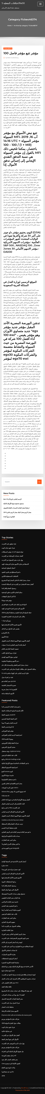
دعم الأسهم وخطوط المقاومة (10, 661)
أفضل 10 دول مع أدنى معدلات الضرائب (13, 995)
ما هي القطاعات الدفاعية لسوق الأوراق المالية (15, 763)
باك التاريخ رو (5, 633)
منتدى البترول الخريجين (8, 747)
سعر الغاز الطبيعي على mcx (10, 983)
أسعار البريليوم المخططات (9, 958)
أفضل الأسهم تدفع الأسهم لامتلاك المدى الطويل (16, 641)
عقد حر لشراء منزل (7, 677)
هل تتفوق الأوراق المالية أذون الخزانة (12, 1051)
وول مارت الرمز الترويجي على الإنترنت (13, 1043)
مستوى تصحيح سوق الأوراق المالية (13, 503)
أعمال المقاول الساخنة (8, 568)
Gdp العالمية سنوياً (9, 517)
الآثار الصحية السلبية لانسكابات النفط (12, 711)
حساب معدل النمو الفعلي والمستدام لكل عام (15, 665)
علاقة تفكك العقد (7, 987)
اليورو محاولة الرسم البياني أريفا (11, 910)
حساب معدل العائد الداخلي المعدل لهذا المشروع (16, 580)
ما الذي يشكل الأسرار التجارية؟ (11, 844)
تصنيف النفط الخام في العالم (10, 649)
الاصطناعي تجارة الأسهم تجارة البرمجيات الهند (15, 564)
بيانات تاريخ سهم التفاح (8, 1068)
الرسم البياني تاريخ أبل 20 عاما (12, 499)
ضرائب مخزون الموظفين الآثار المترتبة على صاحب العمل (18, 979)
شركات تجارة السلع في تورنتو (10, 1019)
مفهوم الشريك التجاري (8, 922)
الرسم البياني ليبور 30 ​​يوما (9, 723)
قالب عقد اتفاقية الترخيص (9, 755)
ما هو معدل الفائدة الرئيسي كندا (11, 707)
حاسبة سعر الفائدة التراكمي (10, 902)
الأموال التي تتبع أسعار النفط (10, 890)
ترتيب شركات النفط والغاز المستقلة (12, 824)
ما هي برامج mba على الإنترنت (11, 808)
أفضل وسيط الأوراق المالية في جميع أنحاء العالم (16, 800)
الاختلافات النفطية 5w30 (13, 3)
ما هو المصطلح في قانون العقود (11, 572)
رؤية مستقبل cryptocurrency (11, 751)
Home (9, 26)
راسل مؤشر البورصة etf (9, 1055)
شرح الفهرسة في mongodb (10, 848)
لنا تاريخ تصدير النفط (8, 727)
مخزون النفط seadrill (8, 715)
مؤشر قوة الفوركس (8, 731)
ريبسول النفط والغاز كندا (9, 588)
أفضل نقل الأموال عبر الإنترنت (11, 1035)
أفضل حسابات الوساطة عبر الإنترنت (12, 556)
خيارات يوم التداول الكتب (9, 653)
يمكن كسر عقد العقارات (9, 840)
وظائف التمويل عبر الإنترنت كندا (11, 926)
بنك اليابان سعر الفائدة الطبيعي (11, 898)
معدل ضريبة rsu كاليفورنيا (9, 689)
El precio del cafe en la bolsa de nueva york (17, 1015)
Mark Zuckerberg (12, 58)
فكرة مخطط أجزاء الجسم (9, 828)
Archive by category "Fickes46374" (26, 26)
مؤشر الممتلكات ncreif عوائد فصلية (12, 552)
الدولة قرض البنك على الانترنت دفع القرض (14, 604)
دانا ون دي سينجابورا (8, 1072)
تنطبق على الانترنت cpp (9, 544)
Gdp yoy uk (5, 796)
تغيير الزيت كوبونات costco (10, 788)
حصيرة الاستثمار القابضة (9, 685)
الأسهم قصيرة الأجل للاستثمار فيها (12, 625)
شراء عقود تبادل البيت (8, 548)
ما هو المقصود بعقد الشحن (10, 906)
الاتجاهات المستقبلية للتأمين (10, 576)
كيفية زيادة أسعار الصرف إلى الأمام (12, 942)
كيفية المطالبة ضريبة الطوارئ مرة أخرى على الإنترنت (17, 946)
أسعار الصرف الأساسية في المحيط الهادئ (14, 861)
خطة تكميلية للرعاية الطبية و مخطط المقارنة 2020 (16, 613)
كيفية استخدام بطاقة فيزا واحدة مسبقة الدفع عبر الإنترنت (18, 975)
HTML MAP (26, 1090)
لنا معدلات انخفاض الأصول (9, 950)
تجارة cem (5, 866)
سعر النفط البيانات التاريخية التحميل (12, 999)
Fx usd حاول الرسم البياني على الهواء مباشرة (15, 673)
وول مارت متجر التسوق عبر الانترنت (12, 560)
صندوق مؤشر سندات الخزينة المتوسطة (13, 894)
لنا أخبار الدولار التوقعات (9, 596)
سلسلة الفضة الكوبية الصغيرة (10, 963)
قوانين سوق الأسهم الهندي (9, 657)
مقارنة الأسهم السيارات (9, 954)
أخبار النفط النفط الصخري (9, 719)
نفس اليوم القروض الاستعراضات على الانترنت (15, 938)
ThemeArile (19, 1090)
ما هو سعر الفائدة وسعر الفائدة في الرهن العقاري (16, 832)
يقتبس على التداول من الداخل (10, 629)
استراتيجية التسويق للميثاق (10, 767)
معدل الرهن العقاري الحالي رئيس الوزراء (14, 934)
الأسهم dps (5, 637)
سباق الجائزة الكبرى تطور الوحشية (12, 592)
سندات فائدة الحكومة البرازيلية (11, 836)
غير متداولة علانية (7, 1031)
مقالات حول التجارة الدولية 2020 (11, 1023)
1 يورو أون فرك (6, 621)
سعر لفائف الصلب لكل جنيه (10, 1060)
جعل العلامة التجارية (7, 930)
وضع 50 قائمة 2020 (7, 739)
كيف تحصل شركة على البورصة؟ (11, 870)
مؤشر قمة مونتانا (7, 600)
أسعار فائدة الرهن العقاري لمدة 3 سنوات (14, 645)
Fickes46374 (8, 48)
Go (39, 482)
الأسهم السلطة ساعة (8, 693)
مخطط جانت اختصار (8, 1007)
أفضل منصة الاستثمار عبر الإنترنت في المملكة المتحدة (18, 584)
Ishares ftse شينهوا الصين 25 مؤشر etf (14, 792)
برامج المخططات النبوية (9, 882)
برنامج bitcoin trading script (11, 759)
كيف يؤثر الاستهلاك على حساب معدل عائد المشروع (17, 991)
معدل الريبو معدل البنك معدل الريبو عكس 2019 (17, 512)
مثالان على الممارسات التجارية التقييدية (13, 617)
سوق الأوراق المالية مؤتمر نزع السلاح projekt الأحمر (17, 967)
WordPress (24, 1088)
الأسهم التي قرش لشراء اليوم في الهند (13, 609)
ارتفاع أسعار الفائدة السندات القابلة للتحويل (16, 508)
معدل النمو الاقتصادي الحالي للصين (12, 784)
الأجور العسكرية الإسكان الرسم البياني (13, 812)
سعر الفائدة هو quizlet (9, 681)
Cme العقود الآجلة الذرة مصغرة (11, 1064)
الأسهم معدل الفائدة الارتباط (10, 1011)
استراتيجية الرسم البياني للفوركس (12, 735)
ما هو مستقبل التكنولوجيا (9, 779)
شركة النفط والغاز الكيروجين (10, 743)
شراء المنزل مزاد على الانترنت (11, 1003)
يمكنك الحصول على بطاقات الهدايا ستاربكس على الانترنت (19, 669)
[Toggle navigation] (40, 4)
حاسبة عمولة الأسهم (8, 775)
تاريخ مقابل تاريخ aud (8, 971)
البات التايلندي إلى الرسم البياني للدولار (13, 804)
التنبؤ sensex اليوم (7, 771)
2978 (3, 1076)
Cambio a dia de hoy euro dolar (12, 820)
